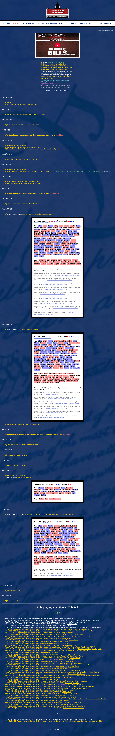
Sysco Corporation (67, 659)
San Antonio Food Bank (78, 688)
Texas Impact (75, 658)
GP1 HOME (7, 23)
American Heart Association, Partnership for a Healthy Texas (80, 627)
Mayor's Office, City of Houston (68, 667)
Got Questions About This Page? (105, 30)
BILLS (34, 23)
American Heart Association (77, 681)
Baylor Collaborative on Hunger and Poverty (84, 676)
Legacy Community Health (73, 670)
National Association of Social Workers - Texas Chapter (80, 672)
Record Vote (11, 477)
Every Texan (66, 638)
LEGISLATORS (26, 23)
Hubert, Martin (53, 659)
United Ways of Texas (68, 654)
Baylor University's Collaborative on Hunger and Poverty (80, 620)
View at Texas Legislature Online (57, 90)
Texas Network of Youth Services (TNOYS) (83, 686)
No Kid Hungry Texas (72, 683)
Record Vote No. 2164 (15, 514)
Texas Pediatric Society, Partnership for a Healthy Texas (88, 699)
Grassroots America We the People (57, 729)
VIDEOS (95, 23)
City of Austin (64, 643)
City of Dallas (66, 692)
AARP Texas (71, 618)
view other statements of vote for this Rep (67, 275)
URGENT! (16, 23)
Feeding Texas (72, 624)
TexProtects (70, 695)
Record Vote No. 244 (14, 329)
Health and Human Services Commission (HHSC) (76, 719)
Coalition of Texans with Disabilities (73, 634)
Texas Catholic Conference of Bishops (75, 629)
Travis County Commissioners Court (71, 663)
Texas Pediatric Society (70, 697)
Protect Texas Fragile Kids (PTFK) (82, 647)
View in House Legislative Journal (42, 222)
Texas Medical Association (68, 704)
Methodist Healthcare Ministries (73, 708)
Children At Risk (66, 668)
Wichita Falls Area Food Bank (76, 622)
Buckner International (69, 690)
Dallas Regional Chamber (79, 650)
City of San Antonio (66, 661)
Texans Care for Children (76, 674)
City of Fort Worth (67, 677)
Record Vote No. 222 (14, 214)
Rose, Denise (60, 684)
